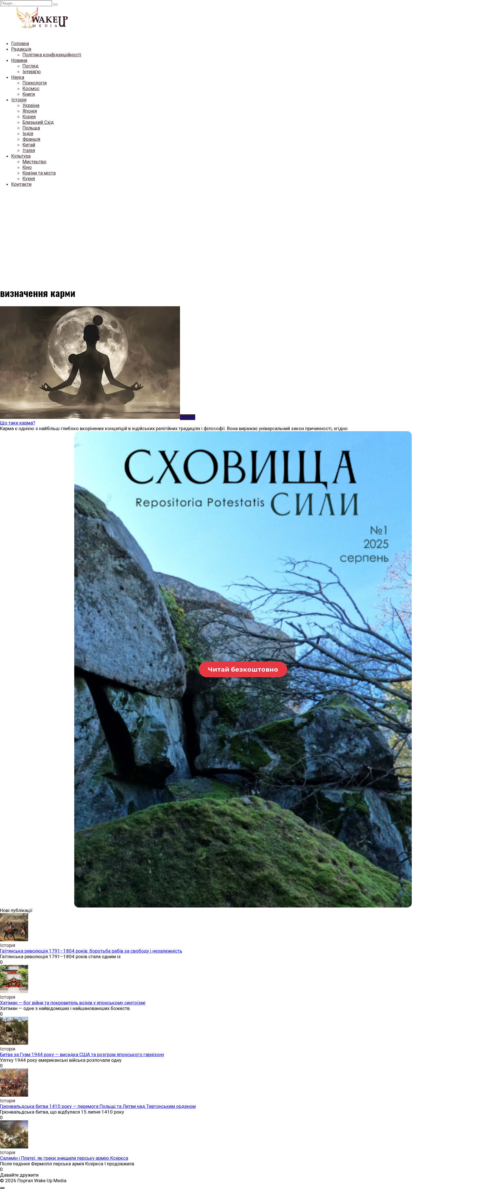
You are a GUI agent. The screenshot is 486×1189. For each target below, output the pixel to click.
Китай (28, 144)
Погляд (30, 66)
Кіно (27, 167)
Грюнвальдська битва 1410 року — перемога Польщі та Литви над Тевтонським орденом (98, 1106)
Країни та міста (39, 173)
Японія (29, 111)
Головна (20, 43)
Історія (18, 99)
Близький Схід (38, 122)
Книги (28, 94)
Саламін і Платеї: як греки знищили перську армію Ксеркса (64, 1158)
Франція (31, 139)
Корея (29, 116)
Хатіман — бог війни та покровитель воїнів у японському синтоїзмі (72, 1002)
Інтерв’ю (31, 71)
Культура (21, 156)
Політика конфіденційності (51, 54)
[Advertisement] (243, 231)
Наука (17, 77)
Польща (31, 128)
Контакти (21, 184)
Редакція (21, 49)
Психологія (34, 83)
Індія (27, 133)
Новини (19, 60)
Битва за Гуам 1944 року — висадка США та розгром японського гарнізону (82, 1054)
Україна (30, 105)
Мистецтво (34, 161)
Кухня (28, 178)
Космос (30, 88)
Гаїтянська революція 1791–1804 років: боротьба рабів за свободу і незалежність (91, 951)
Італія (28, 150)
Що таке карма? (17, 423)
